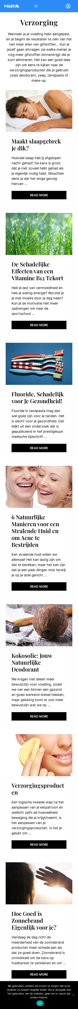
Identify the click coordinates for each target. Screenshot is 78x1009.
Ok (40, 1003)
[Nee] (73, 995)
